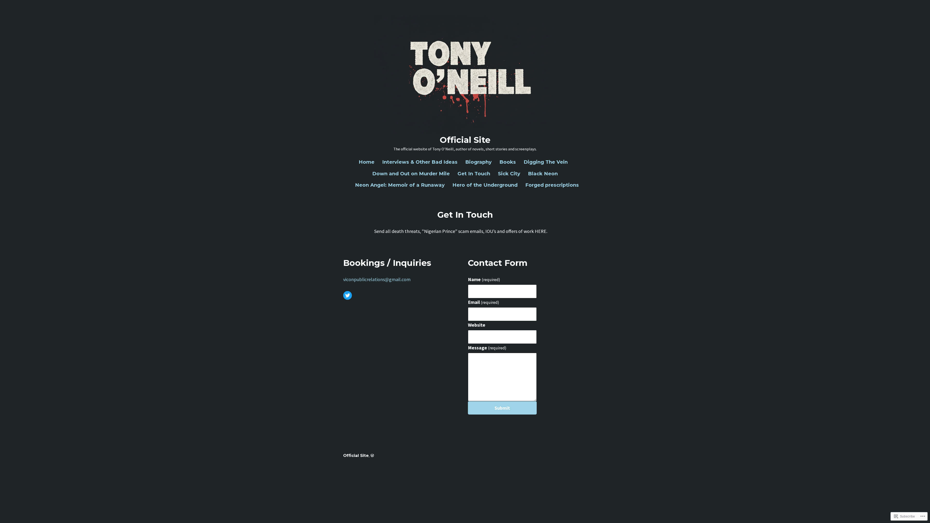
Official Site (465, 140)
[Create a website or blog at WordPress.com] (372, 455)
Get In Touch (473, 174)
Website (476, 325)
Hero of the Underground (485, 185)
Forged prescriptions (552, 185)
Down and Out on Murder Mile (411, 174)
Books (507, 162)
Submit (502, 408)
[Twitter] (347, 295)
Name (484, 279)
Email (483, 302)
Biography (478, 162)
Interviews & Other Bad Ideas (419, 162)
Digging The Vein (546, 162)
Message (487, 348)
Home (366, 162)
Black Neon (543, 174)
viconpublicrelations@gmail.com (377, 279)
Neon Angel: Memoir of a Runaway (400, 185)
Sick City (509, 174)
